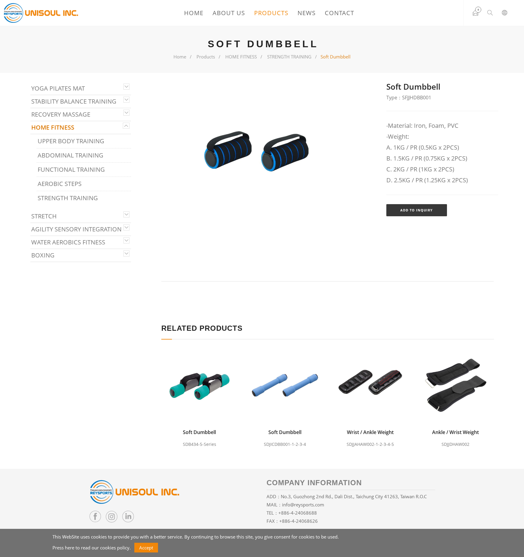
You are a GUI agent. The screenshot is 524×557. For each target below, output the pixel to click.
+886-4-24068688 (297, 513)
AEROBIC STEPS (60, 184)
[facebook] (95, 516)
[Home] (41, 13)
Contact (339, 13)
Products (271, 13)
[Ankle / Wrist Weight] (457, 385)
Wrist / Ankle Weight (370, 432)
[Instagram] (112, 516)
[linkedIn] (128, 516)
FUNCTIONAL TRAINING (71, 169)
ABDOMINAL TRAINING (70, 155)
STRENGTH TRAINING (289, 57)
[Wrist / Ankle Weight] (372, 385)
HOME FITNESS (241, 57)
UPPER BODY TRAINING (71, 141)
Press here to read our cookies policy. (91, 548)
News (306, 13)
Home (193, 13)
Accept (146, 548)
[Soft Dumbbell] (201, 385)
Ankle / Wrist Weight (455, 432)
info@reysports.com (303, 505)
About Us (229, 13)
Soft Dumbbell (199, 432)
